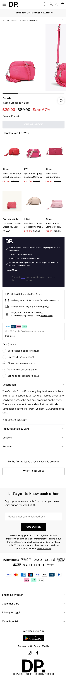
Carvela (6, 96)
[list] (32, 58)
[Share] (60, 20)
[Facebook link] (36, 648)
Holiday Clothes (9, 20)
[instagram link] (28, 648)
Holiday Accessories (29, 20)
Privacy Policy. (43, 544)
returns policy (47, 311)
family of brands (14, 537)
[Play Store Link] (32, 633)
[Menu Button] (4, 4)
